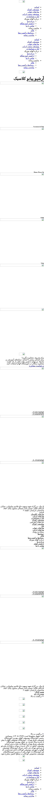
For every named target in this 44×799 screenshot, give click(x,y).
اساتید (36, 7)
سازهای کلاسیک (37, 514)
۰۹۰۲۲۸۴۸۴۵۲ (38, 460)
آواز (42, 526)
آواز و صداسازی (32, 16)
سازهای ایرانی (38, 516)
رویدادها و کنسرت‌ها (26, 33)
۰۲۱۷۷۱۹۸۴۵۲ (38, 412)
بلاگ (32, 30)
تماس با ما (30, 26)
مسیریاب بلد (39, 694)
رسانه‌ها (41, 534)
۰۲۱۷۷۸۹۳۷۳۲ (38, 414)
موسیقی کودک (33, 9)
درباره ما (30, 21)
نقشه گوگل (39, 692)
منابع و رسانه (29, 35)
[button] (22, 696)
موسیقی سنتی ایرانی (30, 14)
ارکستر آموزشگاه (27, 23)
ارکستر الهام (39, 544)
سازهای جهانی (33, 12)
